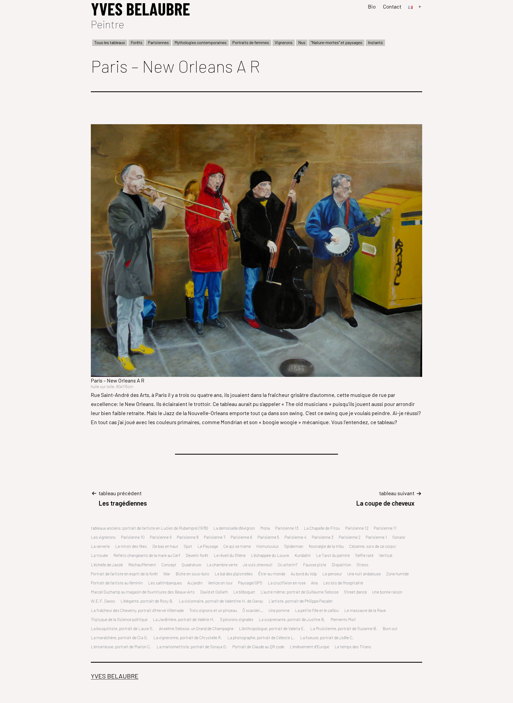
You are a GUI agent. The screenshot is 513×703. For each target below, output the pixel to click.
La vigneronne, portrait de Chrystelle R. (187, 637)
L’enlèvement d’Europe (309, 646)
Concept (168, 564)
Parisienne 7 (214, 537)
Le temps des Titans (353, 646)
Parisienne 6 (241, 537)
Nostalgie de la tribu (326, 546)
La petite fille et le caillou (317, 610)
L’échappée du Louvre (270, 555)
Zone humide (397, 573)
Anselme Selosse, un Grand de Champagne (196, 628)
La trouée (99, 555)
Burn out (390, 628)
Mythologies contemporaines (200, 42)
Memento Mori (343, 619)
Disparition (341, 564)
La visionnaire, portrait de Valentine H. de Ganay (221, 600)
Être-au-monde (271, 573)
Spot (188, 546)
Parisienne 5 (268, 537)
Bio (372, 6)
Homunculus (267, 546)
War (166, 573)
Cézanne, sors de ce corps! (372, 546)
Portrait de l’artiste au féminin (117, 582)
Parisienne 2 (349, 537)
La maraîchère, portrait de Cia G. (119, 637)
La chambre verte (222, 564)
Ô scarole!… (252, 610)
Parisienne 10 (133, 537)
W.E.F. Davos (103, 600)
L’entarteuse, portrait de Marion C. (121, 646)
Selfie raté (364, 555)
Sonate (398, 537)
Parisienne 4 (295, 537)
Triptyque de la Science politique (119, 619)
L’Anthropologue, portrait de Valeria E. (272, 628)
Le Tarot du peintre (333, 555)
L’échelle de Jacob (107, 564)
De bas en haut (165, 546)
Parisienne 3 (322, 537)
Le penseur (332, 573)
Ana (314, 582)
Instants (375, 42)
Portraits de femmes (250, 42)
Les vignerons (103, 537)
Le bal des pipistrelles (234, 573)
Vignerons (284, 42)
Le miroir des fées (131, 546)
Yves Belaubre (114, 676)
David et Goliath (214, 591)
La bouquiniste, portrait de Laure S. (122, 628)
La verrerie (100, 546)
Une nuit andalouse (364, 573)
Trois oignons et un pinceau (213, 610)
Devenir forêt (197, 555)
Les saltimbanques (165, 582)
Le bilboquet (244, 591)
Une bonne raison (387, 591)
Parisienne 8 (188, 537)
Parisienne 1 (376, 537)
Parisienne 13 (286, 527)
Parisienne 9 (161, 537)
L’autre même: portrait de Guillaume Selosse (300, 591)
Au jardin (195, 582)
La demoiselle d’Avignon (234, 527)
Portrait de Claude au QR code (258, 646)
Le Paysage (207, 546)
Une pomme (279, 610)
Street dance (355, 591)
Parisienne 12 (356, 527)
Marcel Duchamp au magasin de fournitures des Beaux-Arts (143, 591)
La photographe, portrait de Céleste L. (261, 637)
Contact (392, 6)
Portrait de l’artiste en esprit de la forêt (124, 573)
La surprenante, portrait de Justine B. (292, 619)
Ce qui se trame (237, 546)
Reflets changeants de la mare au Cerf (146, 555)
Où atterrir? (288, 564)
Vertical (385, 555)
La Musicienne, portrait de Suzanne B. (343, 628)
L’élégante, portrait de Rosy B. (147, 600)
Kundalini (302, 555)
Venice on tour (220, 582)
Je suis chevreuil (257, 564)
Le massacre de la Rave (365, 610)
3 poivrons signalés (236, 619)
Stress (362, 564)
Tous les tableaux (109, 42)
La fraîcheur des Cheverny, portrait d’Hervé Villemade (137, 610)
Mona (265, 527)
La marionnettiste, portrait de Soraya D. (192, 646)
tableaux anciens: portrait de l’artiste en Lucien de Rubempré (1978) (149, 527)
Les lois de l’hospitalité (343, 582)
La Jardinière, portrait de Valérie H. (184, 619)
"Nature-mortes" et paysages (336, 42)
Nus (301, 42)
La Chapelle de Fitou (322, 527)
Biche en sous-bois (192, 573)
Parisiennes (158, 42)
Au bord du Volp (304, 573)
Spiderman (293, 546)
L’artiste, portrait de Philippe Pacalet (301, 600)
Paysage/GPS (250, 582)
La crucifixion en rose (287, 582)
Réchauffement (142, 564)
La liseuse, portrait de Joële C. (327, 637)
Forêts (136, 42)
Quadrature (191, 564)
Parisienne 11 (385, 527)
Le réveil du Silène (230, 555)
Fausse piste (314, 564)
